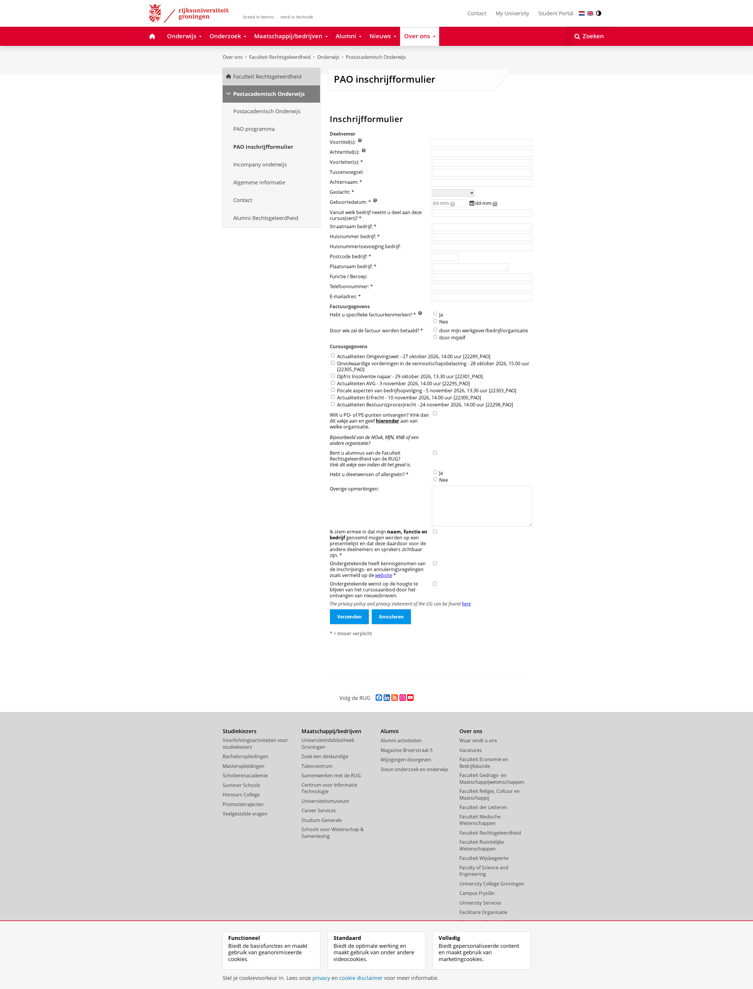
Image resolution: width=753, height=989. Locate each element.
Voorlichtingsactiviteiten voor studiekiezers (255, 743)
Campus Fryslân (477, 893)
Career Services (318, 810)
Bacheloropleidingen (246, 756)
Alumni (390, 731)
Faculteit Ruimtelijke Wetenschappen (481, 845)
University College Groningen (491, 883)
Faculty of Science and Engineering (483, 871)
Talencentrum (317, 766)
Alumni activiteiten (401, 740)
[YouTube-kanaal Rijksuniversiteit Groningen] (410, 697)
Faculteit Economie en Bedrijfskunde (483, 762)
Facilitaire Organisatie (483, 912)
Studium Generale (321, 820)
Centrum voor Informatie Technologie (329, 788)
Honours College (241, 794)
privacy (321, 978)
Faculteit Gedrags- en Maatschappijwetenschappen (491, 778)
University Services (480, 903)
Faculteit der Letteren (483, 807)
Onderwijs (328, 57)
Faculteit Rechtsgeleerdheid (280, 57)
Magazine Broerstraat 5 (407, 750)
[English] (590, 13)
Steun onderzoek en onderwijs (414, 769)
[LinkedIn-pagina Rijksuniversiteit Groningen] (387, 697)
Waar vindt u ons (478, 740)
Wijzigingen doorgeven (406, 759)
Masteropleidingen (243, 766)
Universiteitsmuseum (325, 801)
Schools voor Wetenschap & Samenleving (332, 832)
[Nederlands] (582, 13)
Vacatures (470, 750)
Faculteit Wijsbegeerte (484, 858)
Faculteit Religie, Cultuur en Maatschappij (489, 794)
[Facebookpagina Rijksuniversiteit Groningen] (379, 697)
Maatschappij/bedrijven (331, 731)
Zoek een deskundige (324, 756)
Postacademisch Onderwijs (376, 57)
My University (512, 13)
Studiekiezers (239, 731)
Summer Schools (241, 785)
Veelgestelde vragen (245, 813)
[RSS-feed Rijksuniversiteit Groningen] (394, 697)
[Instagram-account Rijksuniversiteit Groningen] (402, 697)
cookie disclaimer (361, 978)
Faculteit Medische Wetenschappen (480, 820)
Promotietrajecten (243, 804)
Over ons (233, 57)
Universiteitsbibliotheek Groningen (327, 743)
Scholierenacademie (245, 775)
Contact (476, 13)
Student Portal (556, 13)
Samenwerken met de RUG (331, 775)
